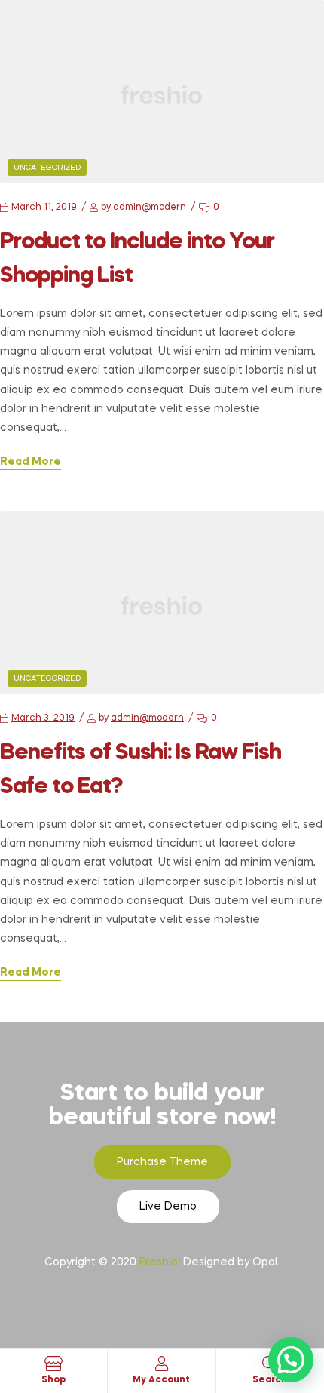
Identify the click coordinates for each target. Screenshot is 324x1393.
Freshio (158, 1262)
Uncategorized (47, 167)
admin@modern (149, 207)
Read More (30, 462)
